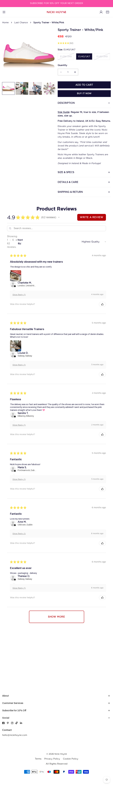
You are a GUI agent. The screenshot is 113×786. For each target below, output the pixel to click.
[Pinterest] (9, 723)
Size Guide (63, 112)
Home (5, 22)
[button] (107, 12)
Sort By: (20, 242)
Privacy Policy (52, 758)
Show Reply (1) (19, 295)
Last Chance (21, 22)
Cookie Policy (70, 758)
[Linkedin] (22, 723)
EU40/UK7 (84, 56)
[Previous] (9, 54)
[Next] (48, 54)
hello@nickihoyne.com (14, 735)
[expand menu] (4, 12)
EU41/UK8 (102, 56)
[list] (28, 54)
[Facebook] (3, 723)
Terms (38, 758)
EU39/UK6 (66, 56)
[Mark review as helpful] (102, 304)
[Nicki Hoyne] (56, 12)
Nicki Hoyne (60, 754)
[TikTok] (17, 723)
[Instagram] (13, 723)
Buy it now (84, 93)
